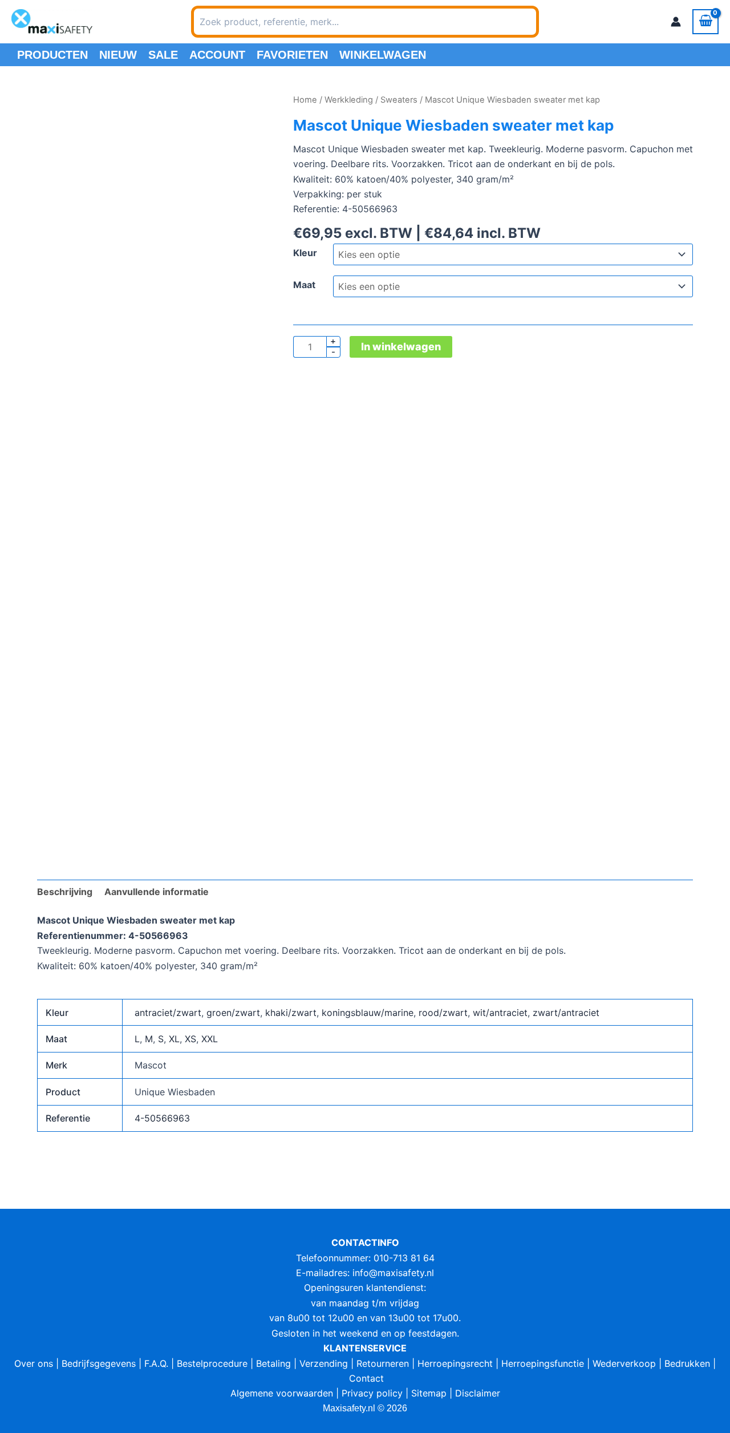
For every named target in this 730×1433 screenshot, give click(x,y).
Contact (366, 1378)
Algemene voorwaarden (281, 1393)
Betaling (273, 1363)
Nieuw (118, 54)
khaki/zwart (291, 1012)
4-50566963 (162, 1118)
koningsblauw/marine (367, 1012)
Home (305, 100)
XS (190, 1039)
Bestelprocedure (212, 1363)
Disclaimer (477, 1393)
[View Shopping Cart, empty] (705, 21)
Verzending (323, 1363)
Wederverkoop (624, 1363)
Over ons (33, 1363)
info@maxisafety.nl (393, 1272)
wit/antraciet (500, 1012)
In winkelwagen (401, 347)
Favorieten (292, 54)
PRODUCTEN (52, 54)
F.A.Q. (156, 1363)
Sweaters (398, 100)
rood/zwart (443, 1012)
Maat (304, 284)
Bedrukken (687, 1363)
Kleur (305, 252)
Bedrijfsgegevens (99, 1363)
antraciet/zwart (168, 1012)
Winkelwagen (382, 54)
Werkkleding (349, 100)
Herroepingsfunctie (542, 1363)
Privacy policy (372, 1393)
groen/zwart (233, 1012)
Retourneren (382, 1363)
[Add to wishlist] (54, 110)
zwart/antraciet (566, 1012)
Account (217, 54)
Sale (163, 54)
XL (174, 1039)
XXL (209, 1039)
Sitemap (429, 1393)
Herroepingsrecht (455, 1363)
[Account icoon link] (676, 22)
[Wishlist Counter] (553, 21)
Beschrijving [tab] (64, 891)
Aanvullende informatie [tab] (156, 891)
